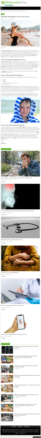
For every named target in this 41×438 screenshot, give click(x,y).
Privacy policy (26, 426)
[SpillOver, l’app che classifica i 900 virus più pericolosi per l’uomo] (20, 322)
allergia (37, 132)
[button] (39, 8)
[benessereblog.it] (13, 3)
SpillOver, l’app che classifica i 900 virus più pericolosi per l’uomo (14, 334)
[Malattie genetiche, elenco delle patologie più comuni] (20, 227)
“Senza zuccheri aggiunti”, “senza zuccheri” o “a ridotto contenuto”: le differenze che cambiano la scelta (25, 405)
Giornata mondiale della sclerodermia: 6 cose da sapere (12, 305)
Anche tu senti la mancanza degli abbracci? (9, 272)
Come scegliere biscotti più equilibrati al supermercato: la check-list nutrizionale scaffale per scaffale (26, 356)
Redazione (14, 426)
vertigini (2, 137)
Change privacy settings (36, 437)
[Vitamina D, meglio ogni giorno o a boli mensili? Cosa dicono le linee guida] (7, 388)
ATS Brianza (3, 143)
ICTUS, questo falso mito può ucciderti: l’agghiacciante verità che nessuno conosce (17, 210)
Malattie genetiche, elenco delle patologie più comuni (12, 239)
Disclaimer (20, 426)
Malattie (2, 14)
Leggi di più (3, 181)
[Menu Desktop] (2, 8)
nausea (14, 137)
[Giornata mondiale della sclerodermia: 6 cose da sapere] (20, 291)
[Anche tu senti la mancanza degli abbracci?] (20, 258)
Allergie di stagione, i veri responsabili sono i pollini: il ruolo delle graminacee (16, 177)
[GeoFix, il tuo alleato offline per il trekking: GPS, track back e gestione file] (7, 350)
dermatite (4, 71)
